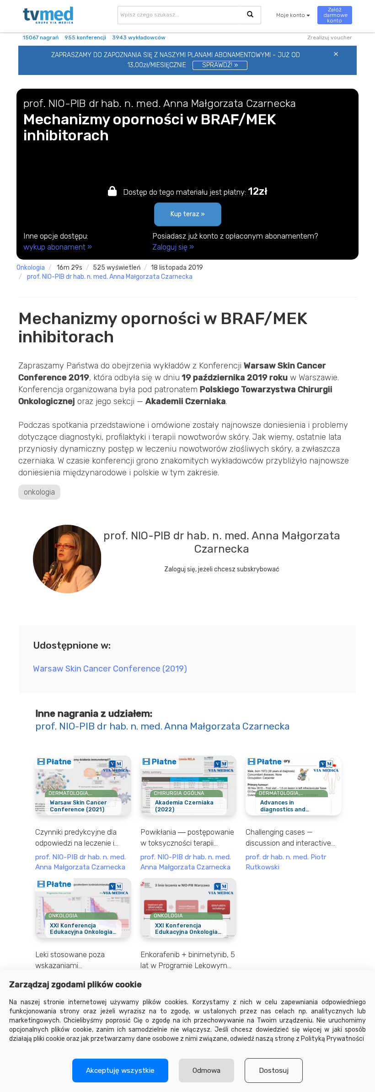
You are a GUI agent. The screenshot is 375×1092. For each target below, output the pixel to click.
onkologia (30, 268)
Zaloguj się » (173, 246)
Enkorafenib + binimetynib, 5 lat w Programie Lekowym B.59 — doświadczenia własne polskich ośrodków (187, 960)
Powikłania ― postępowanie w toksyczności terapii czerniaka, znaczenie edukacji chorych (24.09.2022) (187, 837)
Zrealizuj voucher (329, 37)
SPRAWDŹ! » (220, 65)
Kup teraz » (188, 214)
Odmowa (206, 1070)
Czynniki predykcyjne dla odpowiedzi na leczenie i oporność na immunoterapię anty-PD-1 (81, 837)
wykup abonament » (57, 246)
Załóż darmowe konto (335, 15)
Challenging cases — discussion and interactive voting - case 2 (288, 837)
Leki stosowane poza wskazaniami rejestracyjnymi (70, 960)
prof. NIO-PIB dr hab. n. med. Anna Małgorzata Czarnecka (110, 277)
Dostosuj (274, 1070)
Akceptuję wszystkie (120, 1070)
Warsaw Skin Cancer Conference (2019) (110, 669)
